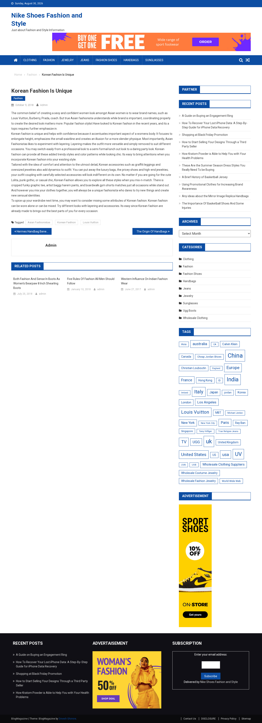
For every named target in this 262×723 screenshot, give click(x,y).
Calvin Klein (229, 344)
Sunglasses (154, 60)
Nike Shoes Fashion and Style (219, 682)
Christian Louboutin (193, 368)
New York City (208, 423)
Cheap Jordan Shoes (209, 356)
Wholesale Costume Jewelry (199, 473)
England (216, 368)
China (235, 355)
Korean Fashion (66, 222)
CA (214, 344)
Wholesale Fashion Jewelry (198, 481)
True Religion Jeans (228, 431)
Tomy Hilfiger (205, 431)
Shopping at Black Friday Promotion (205, 134)
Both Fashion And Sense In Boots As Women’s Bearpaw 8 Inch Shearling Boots (36, 283)
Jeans (84, 60)
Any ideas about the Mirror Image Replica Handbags (215, 196)
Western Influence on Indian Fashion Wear (144, 281)
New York (188, 423)
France (186, 380)
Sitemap (246, 718)
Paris (225, 422)
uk (209, 441)
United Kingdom (228, 442)
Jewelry (67, 60)
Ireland (184, 392)
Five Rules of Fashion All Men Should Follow (90, 281)
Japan (213, 392)
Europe (232, 367)
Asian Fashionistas (39, 222)
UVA (183, 465)
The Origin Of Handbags (152, 231)
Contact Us (189, 718)
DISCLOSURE (208, 718)
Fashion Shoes (106, 60)
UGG (196, 442)
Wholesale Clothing (195, 318)
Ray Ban (240, 422)
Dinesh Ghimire (67, 718)
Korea (242, 392)
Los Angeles (206, 402)
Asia (183, 344)
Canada (186, 356)
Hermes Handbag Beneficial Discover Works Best (34, 231)
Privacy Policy (228, 718)
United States (193, 454)
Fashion (49, 60)
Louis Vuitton (90, 222)
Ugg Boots (189, 310)
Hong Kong (205, 380)
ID (219, 380)
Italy (198, 392)
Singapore (187, 431)
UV (238, 454)
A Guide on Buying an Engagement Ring (207, 115)
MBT (218, 412)
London (186, 402)
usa (225, 454)
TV (183, 441)
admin (44, 105)
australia (200, 344)
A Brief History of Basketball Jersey (205, 177)
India (232, 379)
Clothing (30, 60)
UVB (194, 465)
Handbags (131, 60)
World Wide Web (231, 481)
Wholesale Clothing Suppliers (223, 464)
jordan (228, 392)
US (214, 455)
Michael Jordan (235, 413)
